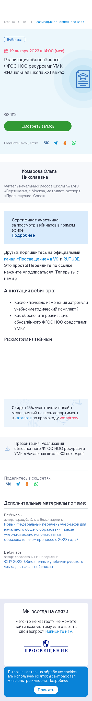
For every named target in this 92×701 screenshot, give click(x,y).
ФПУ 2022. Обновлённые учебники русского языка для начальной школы (43, 564)
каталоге (23, 417)
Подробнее (23, 235)
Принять (46, 689)
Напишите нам (58, 631)
